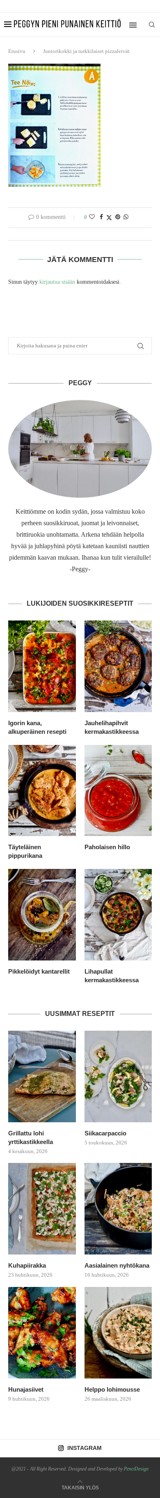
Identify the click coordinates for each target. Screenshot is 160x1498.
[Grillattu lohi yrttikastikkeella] (42, 1076)
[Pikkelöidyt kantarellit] (42, 914)
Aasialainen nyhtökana (117, 1265)
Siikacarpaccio (105, 1133)
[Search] (152, 25)
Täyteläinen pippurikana (25, 851)
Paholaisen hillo (107, 846)
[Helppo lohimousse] (118, 1333)
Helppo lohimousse (112, 1389)
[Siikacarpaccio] (118, 1076)
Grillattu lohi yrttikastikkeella (30, 1137)
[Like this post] (92, 217)
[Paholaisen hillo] (118, 790)
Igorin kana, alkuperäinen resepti (37, 727)
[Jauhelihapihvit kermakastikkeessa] (118, 666)
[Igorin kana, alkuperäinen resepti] (42, 666)
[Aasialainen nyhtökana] (118, 1208)
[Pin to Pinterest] (117, 217)
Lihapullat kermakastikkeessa (112, 975)
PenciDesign (136, 1469)
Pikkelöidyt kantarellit (39, 971)
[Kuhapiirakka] (42, 1208)
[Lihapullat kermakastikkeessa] (118, 914)
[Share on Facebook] (101, 217)
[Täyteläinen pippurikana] (42, 790)
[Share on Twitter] (109, 217)
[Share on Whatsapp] (125, 217)
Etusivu (16, 51)
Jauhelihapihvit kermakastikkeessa (112, 727)
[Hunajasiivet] (42, 1333)
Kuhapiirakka (27, 1265)
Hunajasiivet (25, 1389)
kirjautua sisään (57, 282)
